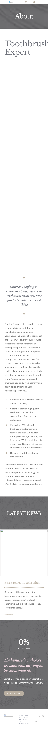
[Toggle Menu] (42, 2)
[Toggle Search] (34, 2)
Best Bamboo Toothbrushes (22, 583)
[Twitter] (39, 717)
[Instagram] (43, 717)
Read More (8, 615)
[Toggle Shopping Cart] (26, 2)
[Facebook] (36, 717)
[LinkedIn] (36, 721)
